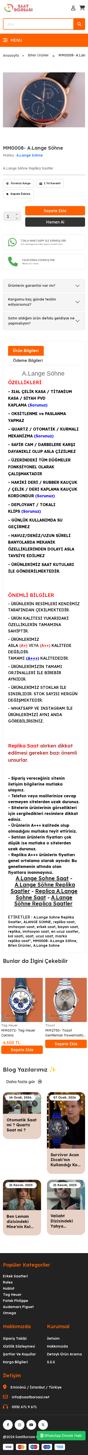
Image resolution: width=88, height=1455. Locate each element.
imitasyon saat (21, 927)
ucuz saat (44, 936)
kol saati (15, 936)
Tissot (50, 1025)
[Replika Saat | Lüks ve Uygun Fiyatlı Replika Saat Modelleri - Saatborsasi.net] (19, 7)
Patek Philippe (15, 1300)
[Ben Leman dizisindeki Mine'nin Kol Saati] (22, 1194)
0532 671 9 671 (24, 1407)
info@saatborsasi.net (30, 1397)
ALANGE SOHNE (37, 922)
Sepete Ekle (55, 210)
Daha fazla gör (21, 1081)
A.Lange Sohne (29, 155)
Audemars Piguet (18, 1307)
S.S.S (51, 1362)
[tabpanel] (44, 658)
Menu (16, 40)
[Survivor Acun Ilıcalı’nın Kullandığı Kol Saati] (66, 1119)
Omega (9, 1313)
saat (29, 936)
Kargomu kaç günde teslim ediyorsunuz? (32, 302)
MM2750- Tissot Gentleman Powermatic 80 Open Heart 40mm (64, 1033)
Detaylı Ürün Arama (64, 1354)
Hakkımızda (57, 1346)
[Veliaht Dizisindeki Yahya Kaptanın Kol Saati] (66, 1194)
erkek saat (46, 927)
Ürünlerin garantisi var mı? (31, 285)
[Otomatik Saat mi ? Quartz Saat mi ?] (22, 1102)
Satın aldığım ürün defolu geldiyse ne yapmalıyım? (41, 321)
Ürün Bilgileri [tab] (26, 350)
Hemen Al (55, 222)
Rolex (8, 1282)
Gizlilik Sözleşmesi (19, 1346)
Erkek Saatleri (15, 1276)
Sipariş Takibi (15, 1338)
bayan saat (68, 927)
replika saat (64, 922)
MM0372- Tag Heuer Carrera (18, 1032)
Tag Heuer (9, 1025)
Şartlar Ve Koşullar (19, 1354)
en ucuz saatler (64, 931)
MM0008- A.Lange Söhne (54, 941)
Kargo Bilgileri (15, 1362)
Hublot (8, 1288)
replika (14, 931)
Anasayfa (11, 55)
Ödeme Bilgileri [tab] (28, 360)
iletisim (53, 1338)
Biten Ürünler (38, 55)
